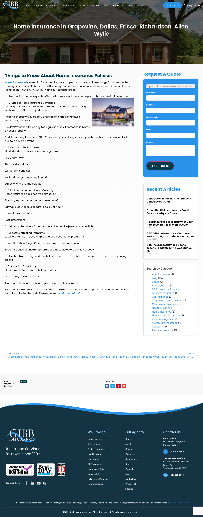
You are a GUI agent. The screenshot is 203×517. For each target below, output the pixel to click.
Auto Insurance (161, 274)
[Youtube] (38, 483)
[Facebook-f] (26, 483)
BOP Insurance (160, 285)
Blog (154, 278)
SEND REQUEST (160, 165)
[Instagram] (45, 483)
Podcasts (129, 469)
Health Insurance (162, 307)
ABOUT (39, 5)
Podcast (157, 326)
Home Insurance (161, 311)
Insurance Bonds (95, 483)
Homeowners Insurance (166, 315)
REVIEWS (96, 5)
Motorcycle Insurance (164, 322)
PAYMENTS (83, 5)
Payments (130, 454)
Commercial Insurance (165, 304)
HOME (29, 5)
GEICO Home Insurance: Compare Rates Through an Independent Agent (171, 235)
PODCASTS (118, 5)
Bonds (156, 281)
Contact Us (130, 478)
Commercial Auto (96, 469)
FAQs (129, 5)
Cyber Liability (94, 473)
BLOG (106, 5)
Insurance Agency (162, 319)
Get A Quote (131, 459)
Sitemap (129, 488)
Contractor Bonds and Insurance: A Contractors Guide (169, 200)
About (128, 444)
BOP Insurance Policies (165, 289)
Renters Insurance (162, 330)
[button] (107, 386)
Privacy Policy (131, 483)
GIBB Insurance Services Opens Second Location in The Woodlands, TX (169, 248)
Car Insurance (160, 296)
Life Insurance (94, 459)
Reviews (129, 449)
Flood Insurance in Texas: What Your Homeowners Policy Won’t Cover (170, 223)
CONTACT (140, 5)
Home (128, 439)
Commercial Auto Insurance (168, 300)
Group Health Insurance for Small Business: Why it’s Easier (168, 211)
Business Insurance (163, 293)
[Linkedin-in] (32, 483)
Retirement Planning (98, 478)
